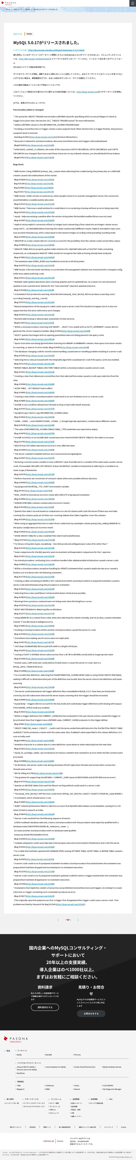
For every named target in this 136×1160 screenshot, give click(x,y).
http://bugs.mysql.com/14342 (39, 847)
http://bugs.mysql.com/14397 (39, 859)
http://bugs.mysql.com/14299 (74, 347)
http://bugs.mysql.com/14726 (40, 540)
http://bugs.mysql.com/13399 (39, 883)
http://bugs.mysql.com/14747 (39, 408)
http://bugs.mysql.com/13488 (39, 670)
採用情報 (94, 1099)
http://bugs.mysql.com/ (87, 91)
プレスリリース (55, 1106)
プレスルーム (56, 1099)
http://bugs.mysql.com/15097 (39, 220)
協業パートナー (76, 1116)
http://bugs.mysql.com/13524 (39, 605)
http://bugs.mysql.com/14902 (39, 257)
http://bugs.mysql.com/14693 (39, 392)
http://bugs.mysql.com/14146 (39, 425)
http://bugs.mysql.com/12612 (39, 556)
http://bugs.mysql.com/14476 (39, 433)
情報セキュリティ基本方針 (87, 1127)
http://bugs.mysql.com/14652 (39, 339)
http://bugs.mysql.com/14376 (39, 474)
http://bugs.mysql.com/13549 (39, 634)
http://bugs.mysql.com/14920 (39, 531)
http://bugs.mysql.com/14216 (39, 507)
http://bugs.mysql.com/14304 (75, 331)
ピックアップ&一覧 (12, 1103)
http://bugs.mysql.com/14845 (39, 802)
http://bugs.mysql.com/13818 (39, 687)
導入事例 (10, 1099)
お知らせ (53, 1110)
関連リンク (47, 1127)
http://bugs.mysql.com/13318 (39, 548)
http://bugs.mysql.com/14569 (39, 838)
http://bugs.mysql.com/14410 (39, 589)
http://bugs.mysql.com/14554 (39, 711)
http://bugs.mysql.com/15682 (39, 187)
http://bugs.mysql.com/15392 (39, 355)
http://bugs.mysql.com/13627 (39, 896)
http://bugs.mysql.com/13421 (39, 157)
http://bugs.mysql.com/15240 (39, 183)
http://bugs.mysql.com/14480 (39, 740)
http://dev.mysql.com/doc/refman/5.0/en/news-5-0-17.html (56, 50)
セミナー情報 (54, 1103)
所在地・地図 (75, 1110)
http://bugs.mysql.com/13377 (39, 613)
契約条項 (32, 1127)
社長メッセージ (76, 1103)
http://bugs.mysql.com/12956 (39, 236)
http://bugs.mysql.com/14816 (39, 597)
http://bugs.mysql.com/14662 (39, 625)
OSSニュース (18, 9)
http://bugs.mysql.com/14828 (39, 179)
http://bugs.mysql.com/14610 (39, 417)
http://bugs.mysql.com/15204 (39, 519)
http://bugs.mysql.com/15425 (39, 212)
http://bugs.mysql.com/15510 (39, 302)
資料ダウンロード (16, 1127)
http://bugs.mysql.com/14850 (39, 245)
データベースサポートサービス (34, 1103)
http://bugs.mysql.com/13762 (39, 441)
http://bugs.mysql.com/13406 (39, 449)
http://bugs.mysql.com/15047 (39, 458)
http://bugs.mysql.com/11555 (39, 322)
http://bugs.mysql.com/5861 (38, 724)
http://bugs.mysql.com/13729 (39, 576)
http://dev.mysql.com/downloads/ (34, 58)
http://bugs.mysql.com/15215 (39, 204)
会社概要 (74, 1106)
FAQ (110, 1099)
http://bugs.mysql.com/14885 (39, 400)
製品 (8, 1050)
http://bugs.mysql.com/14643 (39, 564)
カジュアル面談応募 (96, 1103)
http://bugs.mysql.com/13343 (70, 904)
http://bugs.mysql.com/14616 (39, 814)
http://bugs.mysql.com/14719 (39, 781)
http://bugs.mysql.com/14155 (39, 265)
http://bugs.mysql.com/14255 (39, 650)
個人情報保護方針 (65, 1127)
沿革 (72, 1113)
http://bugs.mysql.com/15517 (39, 191)
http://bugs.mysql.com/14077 (39, 642)
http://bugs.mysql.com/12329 (39, 871)
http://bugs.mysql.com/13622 (39, 748)
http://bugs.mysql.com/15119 (39, 363)
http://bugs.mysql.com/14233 (39, 314)
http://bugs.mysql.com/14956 (39, 499)
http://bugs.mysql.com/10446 (39, 482)
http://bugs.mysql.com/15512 (39, 277)
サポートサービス (32, 1099)
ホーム (8, 9)
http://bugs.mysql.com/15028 (39, 290)
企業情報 (76, 1099)
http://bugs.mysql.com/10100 (39, 145)
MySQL (28, 9)
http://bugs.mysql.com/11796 (48, 773)
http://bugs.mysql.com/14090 (39, 699)
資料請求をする (45, 1007)
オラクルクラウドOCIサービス (34, 1106)
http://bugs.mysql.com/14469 (39, 761)
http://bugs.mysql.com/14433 (39, 789)
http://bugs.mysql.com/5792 (38, 490)
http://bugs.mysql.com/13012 (39, 372)
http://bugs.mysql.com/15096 (39, 384)
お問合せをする (91, 1013)
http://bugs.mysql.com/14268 (39, 658)
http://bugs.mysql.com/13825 (43, 137)
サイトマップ (108, 1127)
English (123, 1127)
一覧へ (68, 919)
